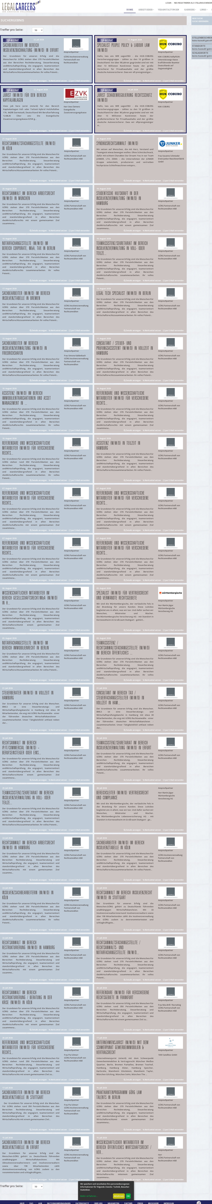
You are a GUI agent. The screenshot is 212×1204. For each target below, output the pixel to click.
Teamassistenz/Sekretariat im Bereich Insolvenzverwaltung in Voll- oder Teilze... (122, 248)
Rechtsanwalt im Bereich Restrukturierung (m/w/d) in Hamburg (28, 945)
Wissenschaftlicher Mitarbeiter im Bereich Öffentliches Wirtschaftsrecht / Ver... (124, 1147)
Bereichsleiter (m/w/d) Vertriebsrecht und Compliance (123, 795)
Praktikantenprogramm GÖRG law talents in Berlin (119, 1095)
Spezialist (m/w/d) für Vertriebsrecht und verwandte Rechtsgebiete (123, 595)
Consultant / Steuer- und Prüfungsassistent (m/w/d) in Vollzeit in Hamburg (125, 348)
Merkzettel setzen (58, 80)
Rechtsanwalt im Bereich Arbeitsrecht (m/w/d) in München (28, 195)
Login (168, 3)
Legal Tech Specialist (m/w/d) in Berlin (124, 293)
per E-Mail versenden (80, 80)
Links (203, 9)
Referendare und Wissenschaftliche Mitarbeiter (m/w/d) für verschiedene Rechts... (123, 398)
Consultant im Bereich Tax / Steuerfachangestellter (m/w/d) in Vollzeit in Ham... (120, 698)
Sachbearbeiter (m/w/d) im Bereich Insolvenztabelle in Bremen (26, 295)
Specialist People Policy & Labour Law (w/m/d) (123, 47)
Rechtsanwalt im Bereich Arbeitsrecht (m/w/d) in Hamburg (28, 845)
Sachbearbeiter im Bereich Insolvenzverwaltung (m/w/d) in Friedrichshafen (24, 348)
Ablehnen (119, 1196)
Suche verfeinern (200, 21)
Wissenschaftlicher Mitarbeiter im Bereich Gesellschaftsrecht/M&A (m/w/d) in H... (30, 598)
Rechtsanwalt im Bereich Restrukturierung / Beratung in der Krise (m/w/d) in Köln (27, 998)
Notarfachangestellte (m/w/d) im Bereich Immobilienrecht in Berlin (25, 645)
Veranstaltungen (168, 9)
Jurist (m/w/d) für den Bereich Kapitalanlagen (25, 97)
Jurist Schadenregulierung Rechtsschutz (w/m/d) (124, 97)
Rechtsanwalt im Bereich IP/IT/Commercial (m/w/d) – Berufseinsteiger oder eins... (21, 748)
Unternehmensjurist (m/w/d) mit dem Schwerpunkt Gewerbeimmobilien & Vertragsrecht (123, 1048)
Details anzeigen (39, 80)
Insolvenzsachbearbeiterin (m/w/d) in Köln (28, 895)
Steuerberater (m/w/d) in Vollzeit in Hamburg (28, 695)
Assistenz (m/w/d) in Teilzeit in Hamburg (118, 445)
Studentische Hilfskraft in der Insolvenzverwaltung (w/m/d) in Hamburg (119, 198)
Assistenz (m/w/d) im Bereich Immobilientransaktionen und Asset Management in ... (26, 398)
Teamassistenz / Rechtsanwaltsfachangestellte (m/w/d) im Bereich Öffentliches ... (123, 648)
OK (128, 1196)
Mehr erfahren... (89, 1196)
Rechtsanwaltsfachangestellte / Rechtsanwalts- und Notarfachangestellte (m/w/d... (118, 948)
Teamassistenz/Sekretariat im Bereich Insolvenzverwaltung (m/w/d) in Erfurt (124, 745)
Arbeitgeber (145, 9)
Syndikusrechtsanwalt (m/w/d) (117, 144)
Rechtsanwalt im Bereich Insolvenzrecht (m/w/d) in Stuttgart (124, 895)
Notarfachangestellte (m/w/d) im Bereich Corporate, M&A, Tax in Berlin (28, 245)
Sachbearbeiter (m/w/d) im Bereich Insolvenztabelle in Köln (120, 845)
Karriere (189, 9)
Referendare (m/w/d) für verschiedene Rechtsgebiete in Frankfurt (123, 995)
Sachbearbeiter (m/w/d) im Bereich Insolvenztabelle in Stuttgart (26, 1095)
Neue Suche (197, 18)
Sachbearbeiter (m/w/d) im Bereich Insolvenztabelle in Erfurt (26, 1144)
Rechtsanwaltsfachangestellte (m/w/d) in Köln (29, 146)
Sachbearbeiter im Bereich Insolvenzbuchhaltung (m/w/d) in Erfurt (31, 47)
